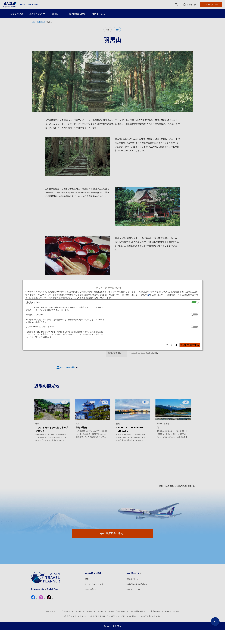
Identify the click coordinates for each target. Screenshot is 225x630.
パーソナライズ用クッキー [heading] (40, 326)
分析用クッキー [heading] (34, 314)
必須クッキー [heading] (33, 302)
